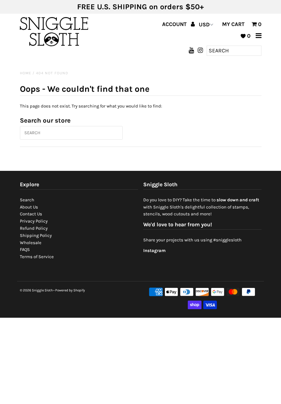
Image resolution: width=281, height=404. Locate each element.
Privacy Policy (34, 221)
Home (25, 73)
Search (27, 199)
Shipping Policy (36, 235)
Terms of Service (37, 256)
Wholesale (30, 242)
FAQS (25, 249)
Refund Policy (34, 228)
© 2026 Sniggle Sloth (36, 290)
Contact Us (31, 213)
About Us (29, 207)
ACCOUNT (175, 24)
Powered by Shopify (70, 290)
